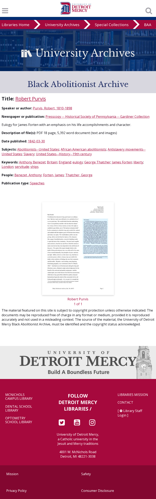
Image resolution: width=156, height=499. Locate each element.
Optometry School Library (18, 420)
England (65, 162)
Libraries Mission (133, 395)
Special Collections (112, 24)
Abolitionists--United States (38, 149)
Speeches (37, 183)
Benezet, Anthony (28, 175)
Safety (86, 474)
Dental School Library (18, 408)
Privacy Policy (16, 490)
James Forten (122, 162)
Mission (12, 474)
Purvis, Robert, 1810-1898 (52, 108)
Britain (52, 162)
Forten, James (53, 175)
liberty (138, 162)
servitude (22, 166)
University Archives (62, 24)
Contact (125, 402)
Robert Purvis (30, 98)
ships (34, 166)
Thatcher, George (78, 175)
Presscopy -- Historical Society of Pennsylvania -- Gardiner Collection (98, 116)
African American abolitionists (83, 149)
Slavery (29, 154)
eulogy (78, 162)
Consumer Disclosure (97, 490)
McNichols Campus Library (18, 397)
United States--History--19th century (64, 154)
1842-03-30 (36, 141)
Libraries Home (15, 24)
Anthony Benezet (32, 162)
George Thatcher (97, 162)
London (7, 166)
